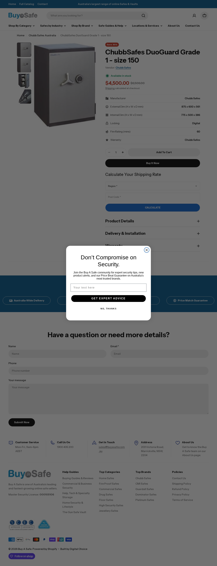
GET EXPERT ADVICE (108, 298)
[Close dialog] (146, 250)
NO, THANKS (109, 309)
